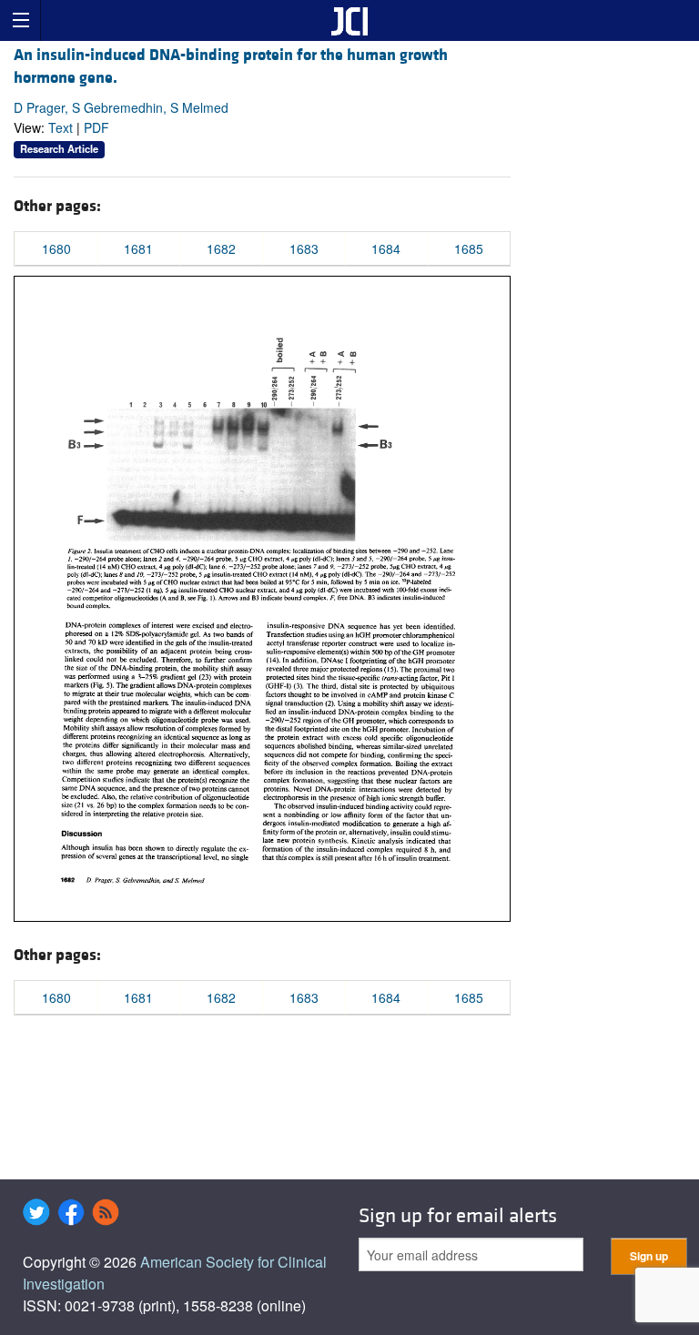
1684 (385, 248)
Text (60, 127)
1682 (221, 248)
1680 (56, 248)
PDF (96, 127)
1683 (304, 248)
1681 (138, 248)
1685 (468, 248)
